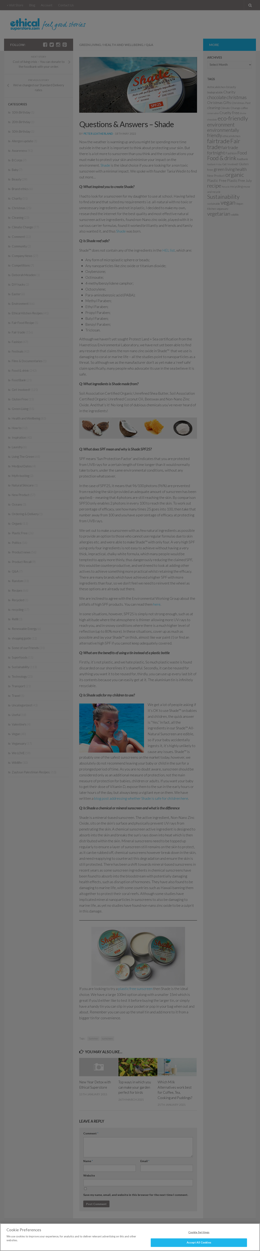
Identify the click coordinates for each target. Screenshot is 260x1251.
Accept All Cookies (199, 1242)
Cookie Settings (198, 1232)
